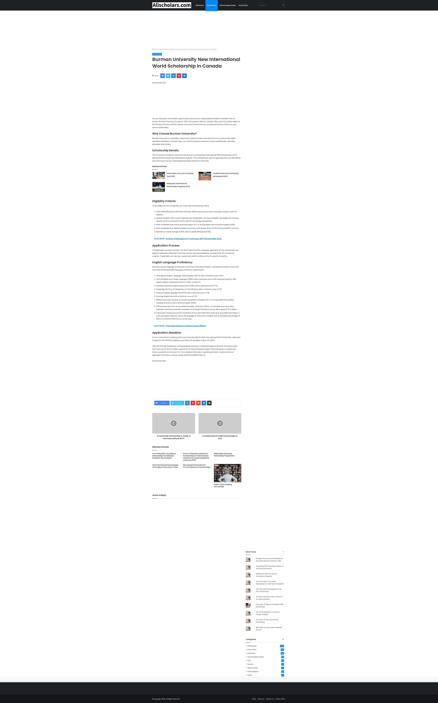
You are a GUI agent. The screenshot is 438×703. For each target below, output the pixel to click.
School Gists (243, 5)
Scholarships (211, 5)
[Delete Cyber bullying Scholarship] (227, 473)
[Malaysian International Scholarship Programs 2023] (158, 187)
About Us (261, 699)
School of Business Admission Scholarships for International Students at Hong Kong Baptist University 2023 (196, 456)
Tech (249, 660)
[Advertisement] (219, 29)
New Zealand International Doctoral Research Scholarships (196, 466)
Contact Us (270, 699)
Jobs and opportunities (227, 5)
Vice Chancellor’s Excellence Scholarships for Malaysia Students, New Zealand (164, 455)
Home (156, 49)
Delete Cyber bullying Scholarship (223, 485)
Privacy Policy (280, 699)
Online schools (252, 668)
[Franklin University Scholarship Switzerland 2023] (205, 176)
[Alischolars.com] (171, 5)
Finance (250, 664)
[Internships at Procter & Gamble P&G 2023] (158, 175)
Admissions (200, 5)
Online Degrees (252, 671)
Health (249, 675)
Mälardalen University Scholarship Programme (224, 454)
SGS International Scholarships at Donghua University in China (165, 466)
